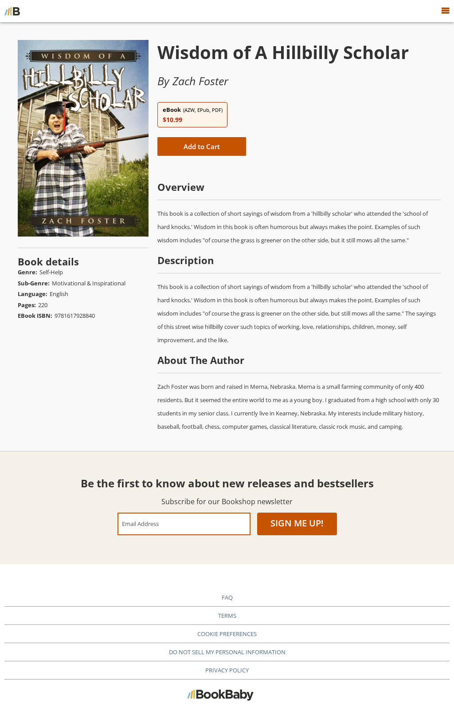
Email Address (140, 523)
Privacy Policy (227, 670)
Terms (227, 616)
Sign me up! (297, 523)
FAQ (227, 597)
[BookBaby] (12, 11)
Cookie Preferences (227, 634)
